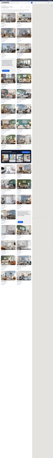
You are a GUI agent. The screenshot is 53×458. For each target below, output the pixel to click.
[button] (27, 2)
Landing (2, 5)
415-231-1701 (5, 0)
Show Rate (2, 26)
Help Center (50, 0)
